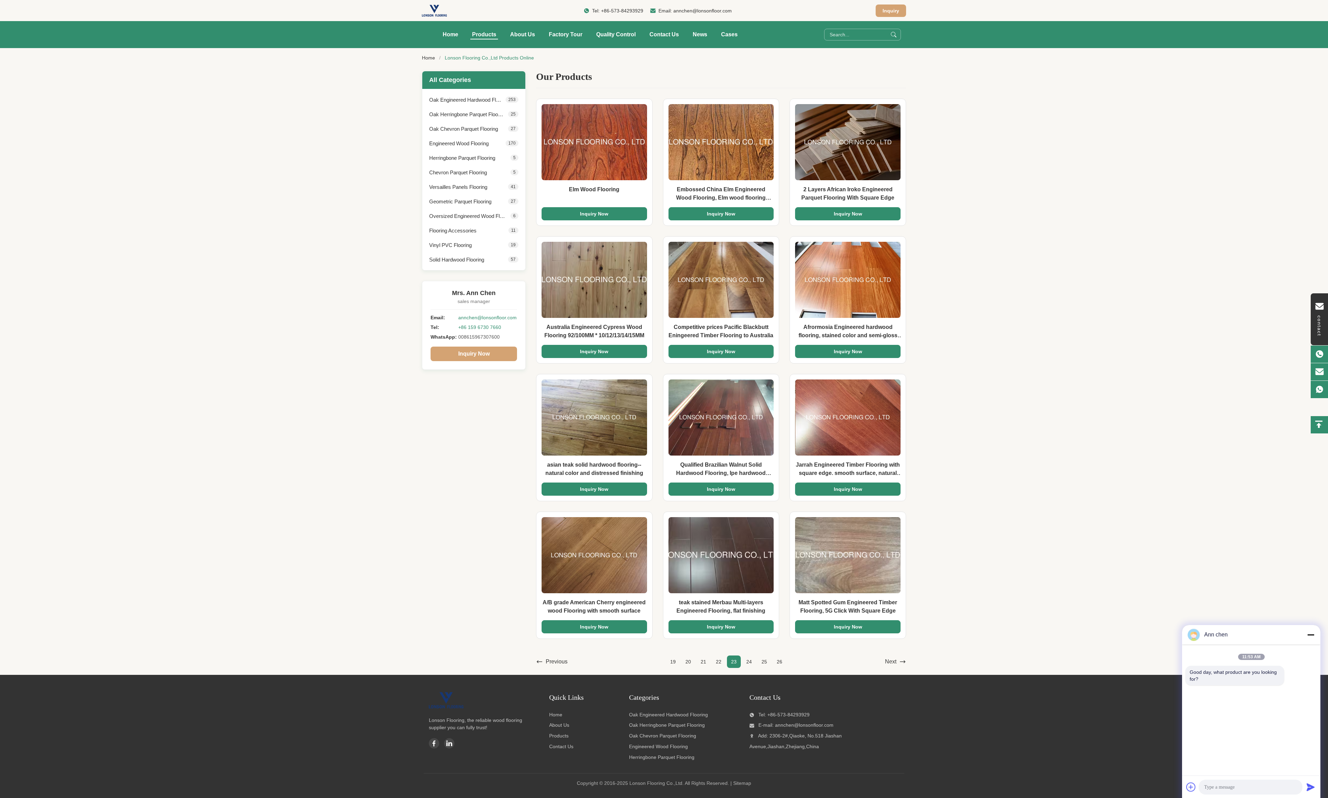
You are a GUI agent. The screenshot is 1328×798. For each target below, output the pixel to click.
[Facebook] (434, 743)
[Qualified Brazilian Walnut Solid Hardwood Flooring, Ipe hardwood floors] (721, 417)
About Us (522, 34)
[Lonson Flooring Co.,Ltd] (434, 11)
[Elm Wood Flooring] (594, 142)
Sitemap (742, 783)
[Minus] (1311, 635)
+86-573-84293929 (622, 10)
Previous (557, 661)
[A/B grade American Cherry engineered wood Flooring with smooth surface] (594, 555)
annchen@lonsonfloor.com (702, 10)
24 (749, 661)
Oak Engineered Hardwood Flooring (668, 714)
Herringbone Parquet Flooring (661, 757)
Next (890, 661)
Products (484, 34)
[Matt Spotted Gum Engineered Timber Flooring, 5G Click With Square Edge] (848, 555)
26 (779, 661)
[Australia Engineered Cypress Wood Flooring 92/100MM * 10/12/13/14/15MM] (594, 280)
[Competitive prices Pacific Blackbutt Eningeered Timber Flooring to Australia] (721, 280)
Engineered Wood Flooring (658, 746)
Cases (729, 34)
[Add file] (1191, 787)
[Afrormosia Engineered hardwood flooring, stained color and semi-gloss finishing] (848, 280)
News (700, 34)
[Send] (1310, 787)
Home (450, 34)
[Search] (894, 34)
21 (703, 661)
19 (673, 661)
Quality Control (616, 34)
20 (688, 661)
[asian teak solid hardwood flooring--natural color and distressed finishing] (594, 417)
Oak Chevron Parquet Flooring (662, 736)
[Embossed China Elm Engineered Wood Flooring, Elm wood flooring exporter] (721, 142)
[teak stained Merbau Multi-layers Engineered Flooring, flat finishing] (721, 555)
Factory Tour (565, 34)
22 (718, 661)
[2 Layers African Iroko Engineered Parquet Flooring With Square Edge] (848, 142)
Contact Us (664, 34)
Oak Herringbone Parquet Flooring (667, 725)
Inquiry (891, 10)
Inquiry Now (474, 354)
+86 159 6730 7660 (479, 327)
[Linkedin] (449, 743)
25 (764, 661)
